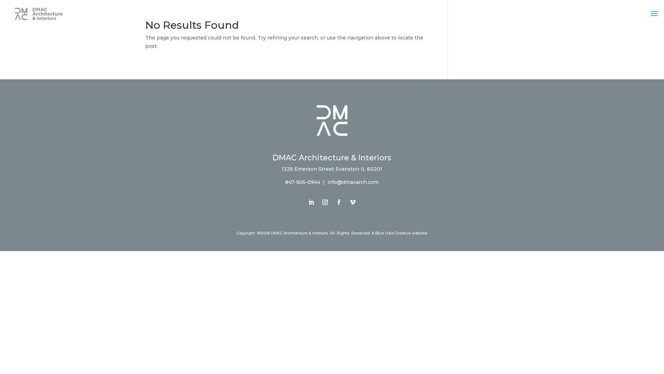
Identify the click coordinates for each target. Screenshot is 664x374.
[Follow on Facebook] (338, 202)
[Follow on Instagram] (325, 202)
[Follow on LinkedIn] (311, 202)
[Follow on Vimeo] (352, 202)
